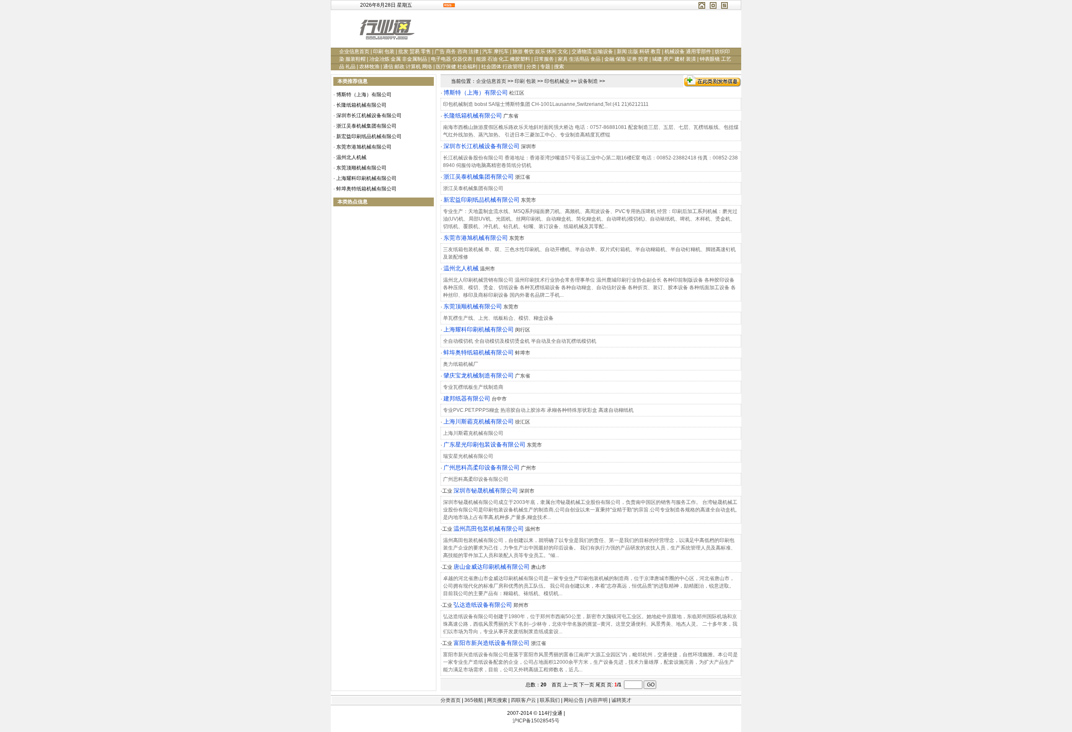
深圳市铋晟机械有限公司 (486, 490)
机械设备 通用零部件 (688, 51)
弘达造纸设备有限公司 (483, 604)
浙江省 (522, 177)
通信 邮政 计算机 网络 (407, 66)
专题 (545, 66)
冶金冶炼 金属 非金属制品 (398, 59)
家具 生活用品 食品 (579, 59)
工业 (447, 491)
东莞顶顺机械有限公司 (361, 168)
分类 (531, 66)
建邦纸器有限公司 (466, 398)
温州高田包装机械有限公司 (489, 528)
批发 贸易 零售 (414, 51)
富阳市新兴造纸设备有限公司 (492, 643)
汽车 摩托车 (495, 51)
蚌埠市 (522, 353)
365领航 (473, 700)
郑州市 (520, 605)
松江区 (516, 93)
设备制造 (588, 81)
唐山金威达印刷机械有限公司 (492, 566)
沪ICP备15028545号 (536, 721)
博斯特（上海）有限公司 (364, 95)
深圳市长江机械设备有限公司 (369, 115)
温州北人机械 (351, 157)
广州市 (528, 468)
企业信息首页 (354, 51)
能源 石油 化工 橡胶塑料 (503, 59)
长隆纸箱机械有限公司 (361, 105)
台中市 (499, 399)
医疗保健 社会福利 (456, 66)
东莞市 (528, 200)
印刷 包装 (383, 51)
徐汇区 (522, 422)
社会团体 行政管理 (502, 66)
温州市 (487, 269)
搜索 (559, 66)
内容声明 (598, 700)
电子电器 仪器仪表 (451, 59)
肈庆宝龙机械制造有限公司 (478, 375)
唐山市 (538, 567)
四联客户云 (523, 700)
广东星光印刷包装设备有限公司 (484, 444)
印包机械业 (557, 81)
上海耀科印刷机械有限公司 (366, 178)
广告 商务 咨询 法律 (457, 51)
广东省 (510, 116)
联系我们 (550, 700)
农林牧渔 (369, 66)
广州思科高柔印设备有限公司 (481, 467)
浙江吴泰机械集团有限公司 (366, 126)
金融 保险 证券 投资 (626, 59)
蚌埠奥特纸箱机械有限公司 (366, 189)
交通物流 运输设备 (592, 51)
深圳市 (528, 146)
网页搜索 (497, 700)
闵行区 (522, 330)
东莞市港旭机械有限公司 (364, 147)
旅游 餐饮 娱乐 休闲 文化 (540, 51)
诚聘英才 (621, 700)
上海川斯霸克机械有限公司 (478, 421)
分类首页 (451, 700)
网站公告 (574, 700)
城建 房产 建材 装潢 (674, 59)
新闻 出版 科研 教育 (639, 51)
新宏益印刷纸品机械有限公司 (369, 136)
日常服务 (544, 59)
